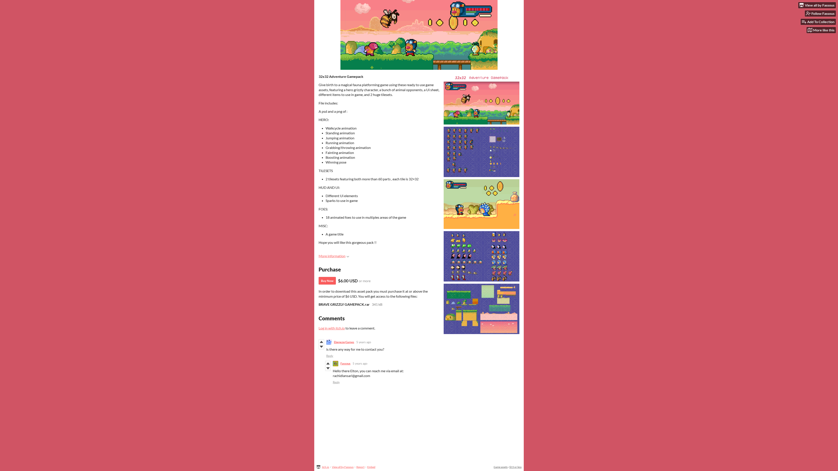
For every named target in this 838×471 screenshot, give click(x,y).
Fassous (345, 363)
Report (360, 467)
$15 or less (515, 467)
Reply (329, 356)
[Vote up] (321, 342)
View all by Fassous (343, 467)
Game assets (501, 467)
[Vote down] (321, 346)
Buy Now (327, 281)
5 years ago (363, 342)
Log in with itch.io (332, 328)
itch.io (325, 467)
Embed (371, 467)
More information (332, 256)
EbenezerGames (344, 342)
